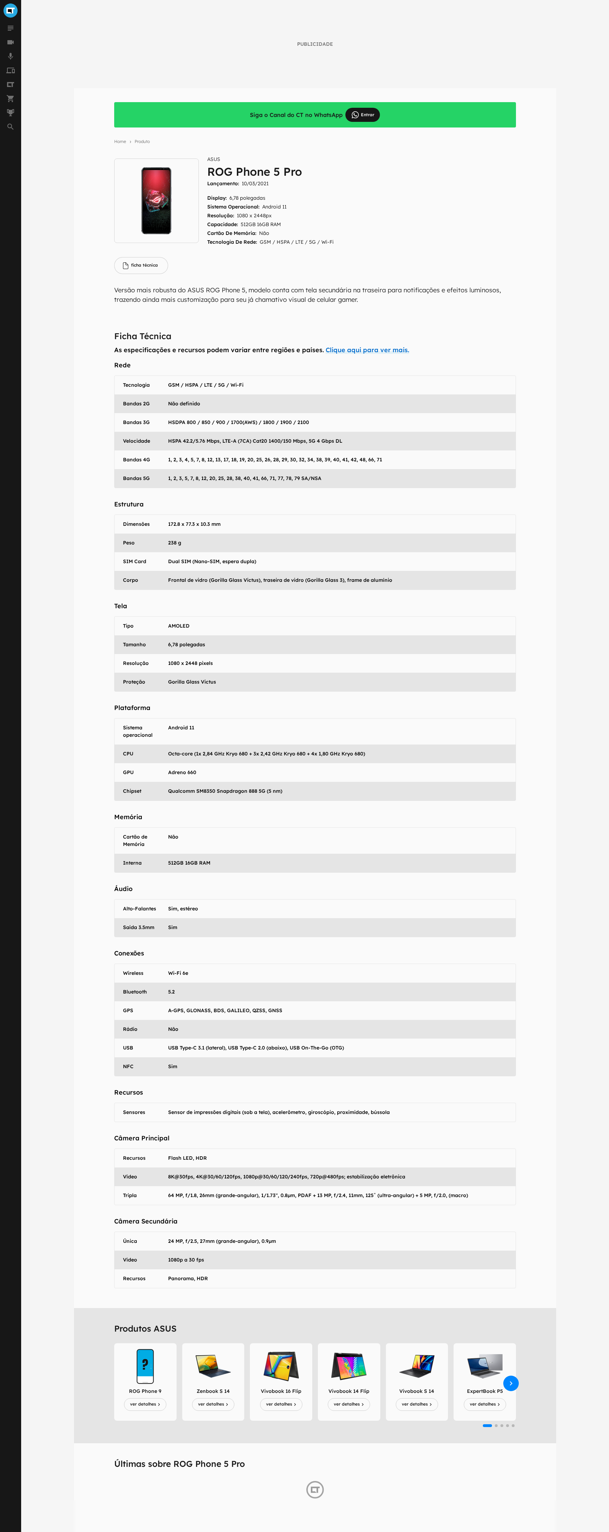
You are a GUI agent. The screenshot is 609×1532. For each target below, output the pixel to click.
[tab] (141, 265)
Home (120, 141)
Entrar (367, 114)
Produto (142, 141)
